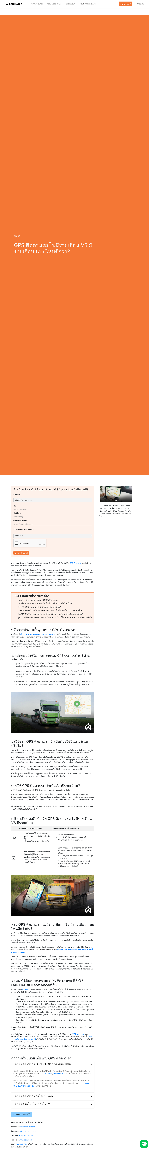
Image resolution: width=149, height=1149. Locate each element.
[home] (14, 4)
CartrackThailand (26, 1135)
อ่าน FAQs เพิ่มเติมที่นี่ (21, 1114)
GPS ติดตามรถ (75, 563)
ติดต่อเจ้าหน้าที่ (125, 4)
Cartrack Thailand (27, 1127)
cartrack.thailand (25, 1140)
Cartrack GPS (21, 1144)
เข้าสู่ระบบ (140, 4)
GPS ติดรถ (26, 989)
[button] (36, 3)
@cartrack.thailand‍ (28, 1131)
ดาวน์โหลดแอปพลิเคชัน (87, 4)
